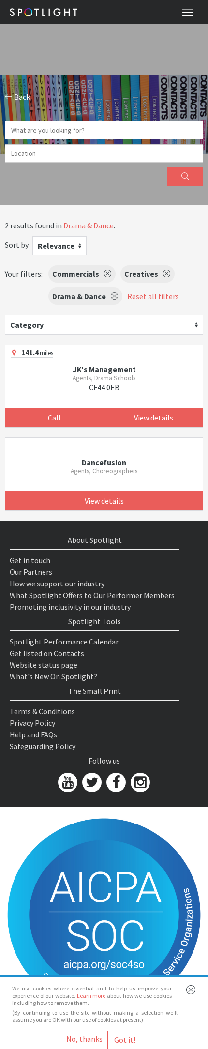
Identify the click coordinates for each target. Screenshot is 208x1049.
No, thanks (84, 1039)
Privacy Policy (32, 723)
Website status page (43, 665)
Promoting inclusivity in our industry (70, 607)
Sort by (17, 245)
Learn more (91, 995)
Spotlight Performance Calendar (64, 641)
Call (54, 417)
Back (21, 97)
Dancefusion (104, 462)
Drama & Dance (88, 225)
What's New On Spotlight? (53, 676)
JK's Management (104, 369)
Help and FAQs (33, 734)
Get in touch (30, 560)
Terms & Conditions (42, 711)
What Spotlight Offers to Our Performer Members (92, 595)
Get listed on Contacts (47, 653)
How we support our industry (57, 583)
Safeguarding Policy (42, 746)
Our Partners (31, 572)
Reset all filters (153, 296)
